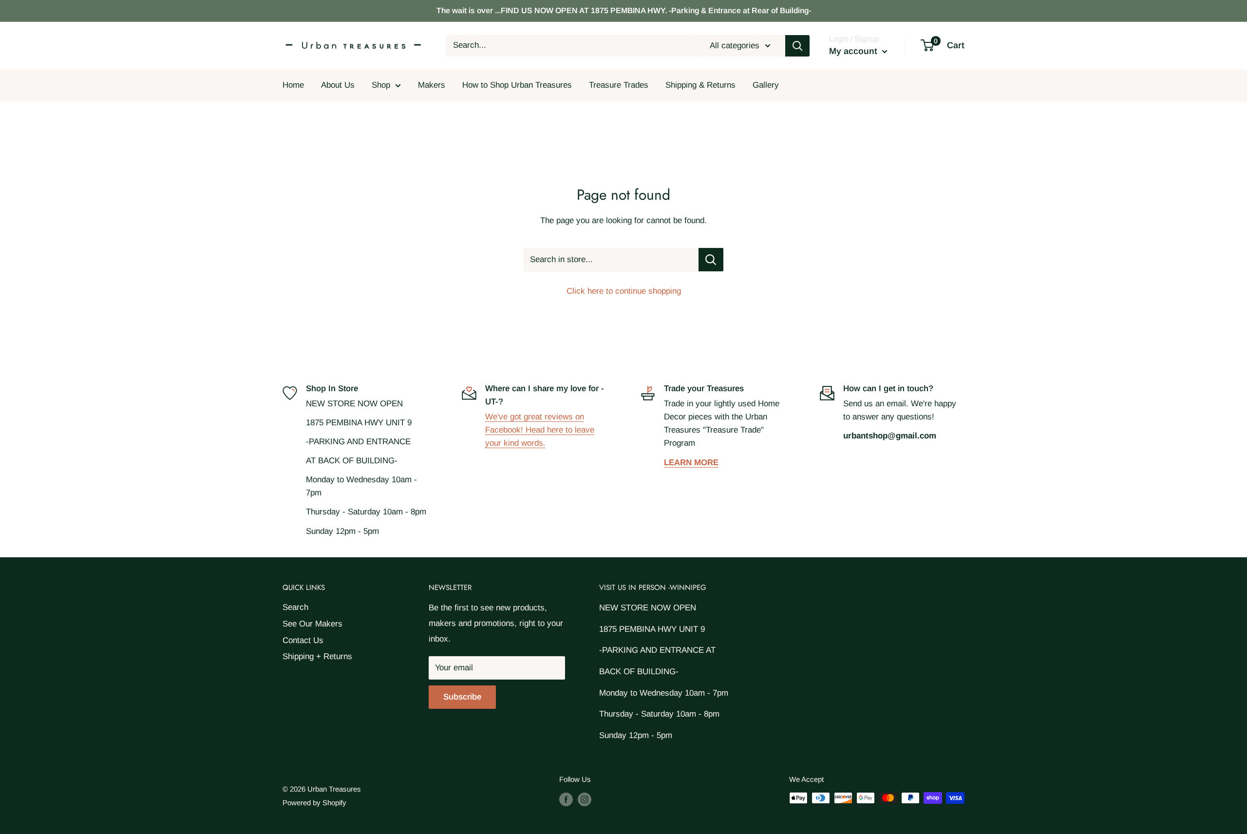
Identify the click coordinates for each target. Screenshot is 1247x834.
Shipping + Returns (317, 656)
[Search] (797, 46)
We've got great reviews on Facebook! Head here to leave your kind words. (539, 430)
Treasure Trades (618, 85)
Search (295, 607)
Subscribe (462, 696)
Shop (381, 85)
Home (293, 85)
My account (854, 51)
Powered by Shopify (314, 802)
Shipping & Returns (700, 85)
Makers (431, 85)
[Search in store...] (711, 259)
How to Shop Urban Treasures (517, 85)
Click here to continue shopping (624, 291)
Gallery (766, 85)
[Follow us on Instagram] (584, 799)
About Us (338, 85)
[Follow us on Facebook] (566, 799)
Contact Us (303, 640)
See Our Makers (312, 623)
